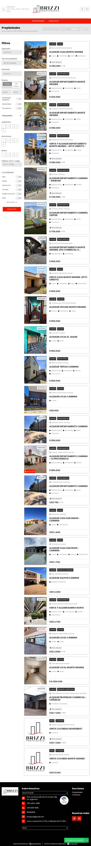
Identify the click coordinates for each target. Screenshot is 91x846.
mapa (85, 29)
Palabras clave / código (11, 161)
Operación (6, 48)
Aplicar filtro (11, 209)
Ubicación (6, 69)
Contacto (54, 21)
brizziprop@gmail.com (35, 817)
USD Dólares (16, 85)
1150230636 (31, 812)
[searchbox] (12, 63)
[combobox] (12, 62)
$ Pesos (7, 84)
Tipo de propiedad (9, 58)
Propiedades (38, 21)
